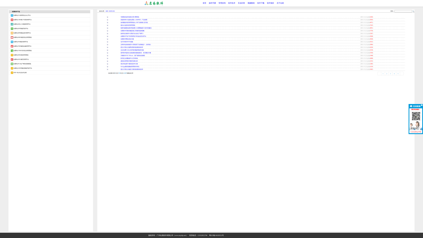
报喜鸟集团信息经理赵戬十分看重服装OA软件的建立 (136, 28)
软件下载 (260, 3)
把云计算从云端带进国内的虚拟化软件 (132, 47)
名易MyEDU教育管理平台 (21, 59)
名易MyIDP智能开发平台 (20, 28)
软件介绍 (112, 11)
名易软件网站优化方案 (127, 39)
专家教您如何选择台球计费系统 (130, 17)
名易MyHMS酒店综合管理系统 (22, 37)
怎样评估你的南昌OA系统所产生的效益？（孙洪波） (136, 44)
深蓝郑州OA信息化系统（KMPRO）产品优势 (134, 19)
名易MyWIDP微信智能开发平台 (22, 68)
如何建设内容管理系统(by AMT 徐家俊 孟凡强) (134, 22)
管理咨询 (222, 3)
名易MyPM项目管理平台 (20, 42)
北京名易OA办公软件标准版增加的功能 (132, 50)
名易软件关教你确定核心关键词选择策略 (132, 31)
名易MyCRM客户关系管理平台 (22, 19)
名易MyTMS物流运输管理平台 (22, 46)
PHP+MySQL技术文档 (20, 72)
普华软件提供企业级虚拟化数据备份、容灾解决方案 (136, 53)
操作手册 (212, 3)
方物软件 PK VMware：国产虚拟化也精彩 (133, 55)
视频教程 (251, 3)
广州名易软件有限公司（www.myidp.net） (172, 235)
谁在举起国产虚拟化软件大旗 (129, 64)
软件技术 (231, 3)
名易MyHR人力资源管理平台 (22, 24)
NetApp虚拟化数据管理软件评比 (130, 66)
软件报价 (270, 3)
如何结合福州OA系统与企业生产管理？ (132, 33)
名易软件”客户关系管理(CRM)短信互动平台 (133, 36)
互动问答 (241, 3)
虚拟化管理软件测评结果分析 (129, 61)
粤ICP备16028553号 (216, 235)
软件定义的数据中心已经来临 (129, 58)
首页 (204, 3)
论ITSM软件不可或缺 (127, 42)
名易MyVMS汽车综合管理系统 (22, 50)
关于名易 (280, 3)
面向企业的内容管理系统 (128, 25)
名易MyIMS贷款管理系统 (20, 55)
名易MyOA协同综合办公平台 (22, 15)
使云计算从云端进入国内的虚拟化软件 (132, 69)
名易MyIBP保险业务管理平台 (22, 33)
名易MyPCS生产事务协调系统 (22, 64)
